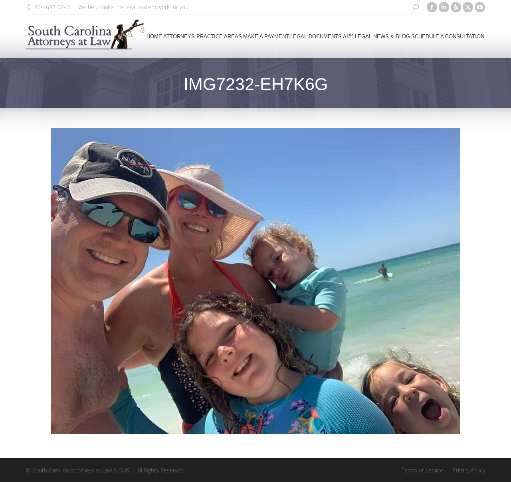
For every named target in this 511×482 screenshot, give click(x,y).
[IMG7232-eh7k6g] (255, 281)
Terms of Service (422, 470)
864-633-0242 (52, 7)
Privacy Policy (469, 470)
